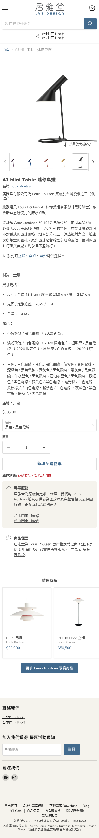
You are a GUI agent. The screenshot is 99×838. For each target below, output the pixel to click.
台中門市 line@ (13, 722)
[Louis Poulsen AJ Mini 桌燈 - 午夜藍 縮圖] (29, 161)
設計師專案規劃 (33, 806)
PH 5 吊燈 (14, 638)
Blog (86, 806)
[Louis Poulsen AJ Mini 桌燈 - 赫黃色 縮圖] (63, 161)
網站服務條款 (75, 811)
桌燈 (32, 255)
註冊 (72, 749)
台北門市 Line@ (53, 38)
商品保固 (33, 811)
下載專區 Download (63, 806)
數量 (5, 437)
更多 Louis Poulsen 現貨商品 (49, 668)
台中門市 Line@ (53, 34)
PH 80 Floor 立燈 (71, 638)
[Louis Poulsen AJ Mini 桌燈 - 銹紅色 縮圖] (46, 161)
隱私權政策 (49, 816)
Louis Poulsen (22, 186)
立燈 (21, 255)
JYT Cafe (16, 811)
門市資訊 (11, 806)
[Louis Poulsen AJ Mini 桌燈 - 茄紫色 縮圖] (12, 161)
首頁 (6, 50)
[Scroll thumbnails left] (6, 162)
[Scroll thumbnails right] (92, 162)
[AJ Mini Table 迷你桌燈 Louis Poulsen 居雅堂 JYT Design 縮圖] (80, 161)
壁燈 (43, 255)
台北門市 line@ (13, 717)
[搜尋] (90, 23)
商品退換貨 (52, 811)
